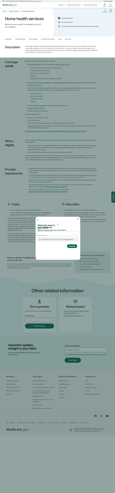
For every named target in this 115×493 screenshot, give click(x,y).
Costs (59, 39)
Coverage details (20, 39)
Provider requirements (48, 39)
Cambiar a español (108, 1)
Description (8, 39)
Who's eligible (33, 39)
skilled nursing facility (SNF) (81, 50)
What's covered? (14, 11)
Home (4, 11)
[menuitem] (62, 5)
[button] (78, 219)
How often (68, 39)
